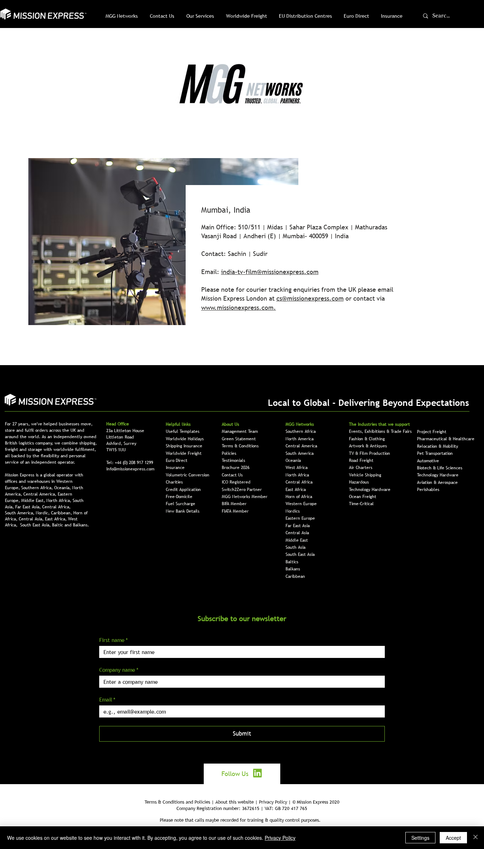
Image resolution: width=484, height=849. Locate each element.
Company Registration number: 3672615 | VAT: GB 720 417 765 (241, 808)
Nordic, (43, 513)
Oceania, (63, 488)
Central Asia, (32, 519)
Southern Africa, (37, 488)
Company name (119, 669)
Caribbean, (62, 513)
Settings (420, 837)
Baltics (292, 562)
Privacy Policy (280, 837)
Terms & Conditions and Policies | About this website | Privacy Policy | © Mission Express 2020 (242, 802)
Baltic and (62, 525)
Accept (453, 837)
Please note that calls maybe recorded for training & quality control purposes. (240, 820)
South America (300, 453)
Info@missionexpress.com (130, 469)
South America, (20, 513)
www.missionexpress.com (237, 307)
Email (107, 699)
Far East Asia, (28, 507)
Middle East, (33, 500)
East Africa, (56, 519)
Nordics (293, 511)
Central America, (40, 494)
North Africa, (59, 500)
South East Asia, (36, 525)
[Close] (475, 837)
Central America (301, 446)
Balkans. (81, 525)
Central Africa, (56, 507)
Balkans (293, 569)
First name (113, 640)
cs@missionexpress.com (310, 298)
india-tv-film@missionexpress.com (270, 272)
